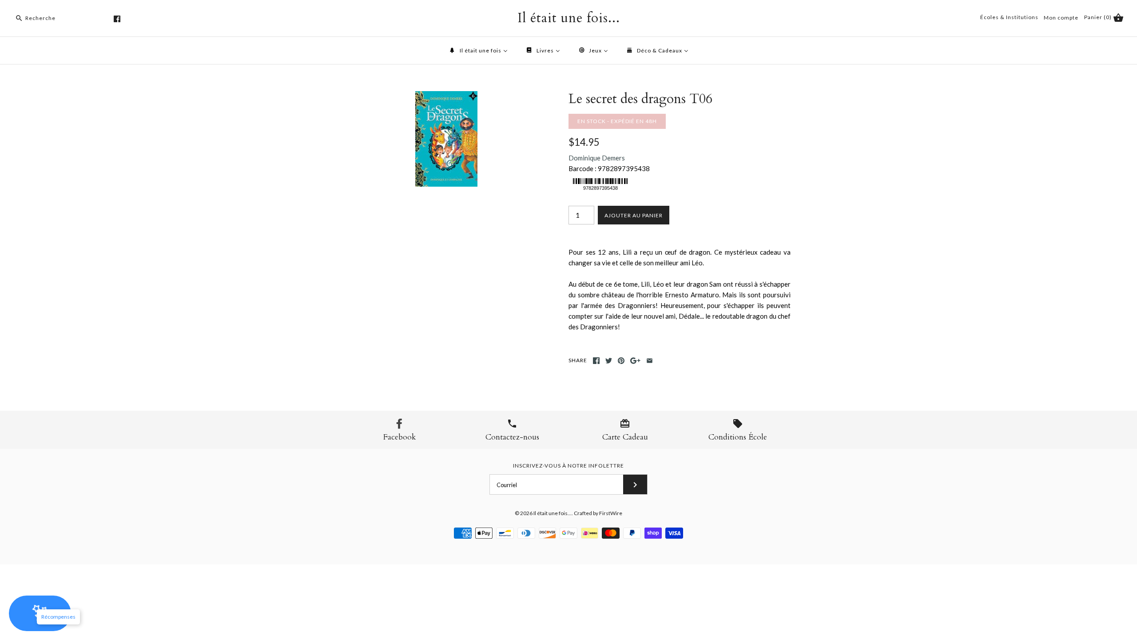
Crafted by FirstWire (598, 513)
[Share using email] (649, 360)
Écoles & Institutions (1009, 17)
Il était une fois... (552, 513)
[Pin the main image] (621, 360)
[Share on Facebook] (596, 360)
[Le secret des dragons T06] (446, 96)
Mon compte (1061, 17)
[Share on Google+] (635, 360)
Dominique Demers (596, 158)
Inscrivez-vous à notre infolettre (568, 465)
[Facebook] (117, 19)
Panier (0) (1098, 17)
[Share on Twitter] (608, 360)
